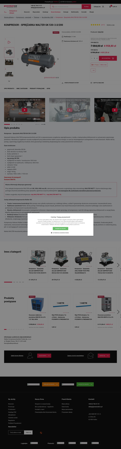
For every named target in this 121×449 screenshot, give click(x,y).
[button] (60, 233)
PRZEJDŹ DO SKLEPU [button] (60, 228)
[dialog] (60, 224)
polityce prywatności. (75, 224)
